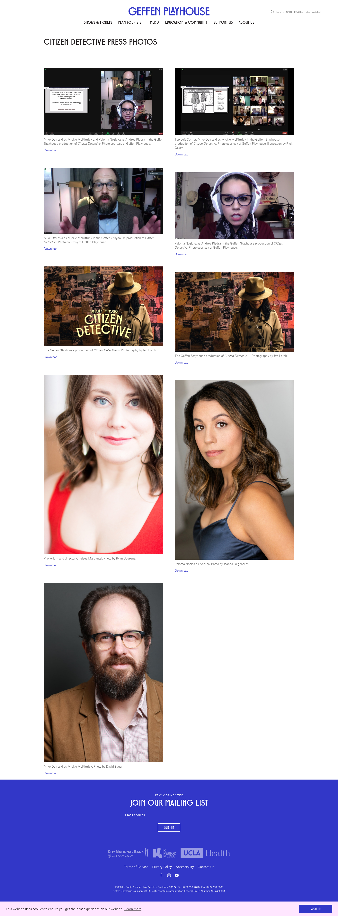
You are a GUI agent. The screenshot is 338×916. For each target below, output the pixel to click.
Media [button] (154, 22)
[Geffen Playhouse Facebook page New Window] (161, 875)
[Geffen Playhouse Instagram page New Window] (169, 875)
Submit (169, 827)
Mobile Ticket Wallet (307, 11)
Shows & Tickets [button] (98, 22)
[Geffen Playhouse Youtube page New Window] (177, 875)
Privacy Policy (162, 867)
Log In (280, 11)
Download (51, 150)
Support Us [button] (223, 22)
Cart (289, 11)
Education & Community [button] (186, 22)
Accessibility (185, 867)
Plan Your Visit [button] (131, 22)
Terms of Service (136, 867)
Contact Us (206, 867)
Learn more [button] (132, 909)
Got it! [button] (316, 908)
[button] (272, 12)
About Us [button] (246, 22)
